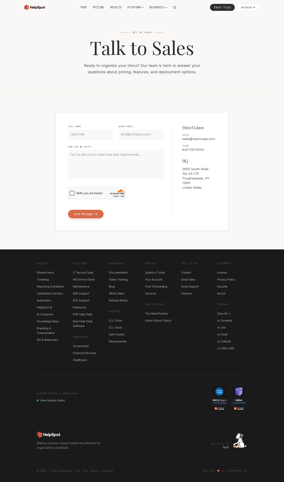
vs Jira (221, 327)
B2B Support (81, 293)
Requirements (118, 341)
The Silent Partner (156, 313)
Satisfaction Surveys (50, 293)
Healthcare (80, 360)
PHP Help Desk (83, 314)
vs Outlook (224, 341)
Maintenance (81, 286)
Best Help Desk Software (83, 324)
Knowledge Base (48, 321)
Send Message (83, 214)
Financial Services (84, 353)
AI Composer (45, 314)
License (222, 272)
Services (150, 293)
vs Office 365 (225, 348)
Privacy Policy (226, 279)
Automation (44, 300)
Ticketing (43, 279)
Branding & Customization (46, 330)
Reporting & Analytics (50, 286)
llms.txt (221, 293)
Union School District (158, 320)
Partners (186, 293)
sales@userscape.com (198, 139)
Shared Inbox (45, 272)
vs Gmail (222, 334)
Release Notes (118, 300)
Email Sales (188, 279)
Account (246, 7)
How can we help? (80, 146)
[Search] (174, 7)
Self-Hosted (116, 334)
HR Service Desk (84, 279)
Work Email (126, 126)
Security (222, 286)
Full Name (74, 126)
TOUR (83, 7)
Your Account (153, 279)
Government (81, 346)
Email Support (190, 286)
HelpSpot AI (44, 307)
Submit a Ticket (155, 272)
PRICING (98, 7)
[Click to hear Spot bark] (239, 440)
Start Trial (222, 7)
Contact (186, 272)
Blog (112, 286)
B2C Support (81, 300)
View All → (223, 313)
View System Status (52, 400)
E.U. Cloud (115, 327)
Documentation (118, 272)
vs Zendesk (224, 320)
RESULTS (116, 7)
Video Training (118, 279)
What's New (116, 293)
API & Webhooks (47, 339)
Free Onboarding (156, 286)
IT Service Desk (83, 272)
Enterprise (79, 307)
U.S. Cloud (115, 320)
